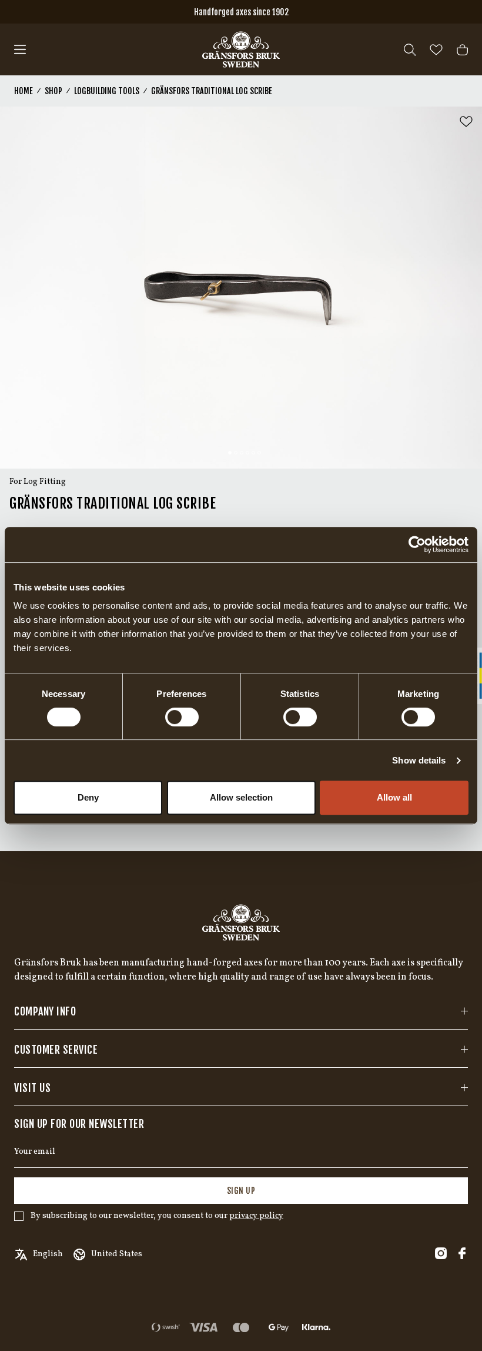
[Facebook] (462, 1253)
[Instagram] (441, 1253)
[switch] (182, 717)
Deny (88, 797)
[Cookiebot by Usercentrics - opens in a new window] (417, 544)
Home (23, 91)
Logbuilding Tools (106, 91)
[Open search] (409, 50)
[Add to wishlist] (466, 121)
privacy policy (256, 1215)
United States (116, 1254)
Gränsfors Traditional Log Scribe (211, 91)
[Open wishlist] (436, 49)
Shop (53, 91)
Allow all (394, 797)
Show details (419, 760)
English (48, 1254)
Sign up (241, 1191)
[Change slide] (230, 452)
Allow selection (241, 797)
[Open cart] (462, 49)
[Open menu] (20, 49)
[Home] (241, 49)
